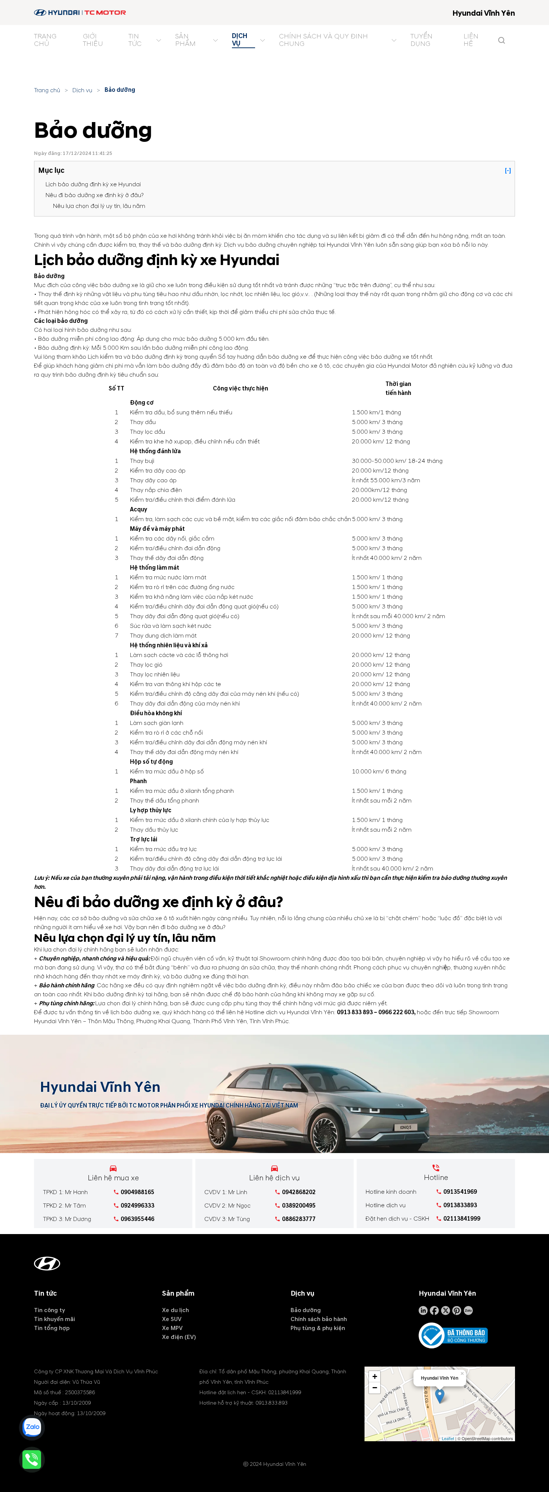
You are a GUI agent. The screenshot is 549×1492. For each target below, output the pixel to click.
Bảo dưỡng (120, 90)
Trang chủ (47, 90)
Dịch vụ (82, 90)
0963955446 (137, 1219)
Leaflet (448, 1438)
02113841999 (461, 1218)
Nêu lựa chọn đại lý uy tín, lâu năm (99, 206)
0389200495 (299, 1205)
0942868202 (299, 1192)
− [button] (374, 1387)
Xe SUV (172, 1319)
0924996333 (137, 1205)
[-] (508, 170)
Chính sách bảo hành (319, 1319)
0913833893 (460, 1205)
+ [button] (374, 1376)
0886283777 (299, 1219)
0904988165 (137, 1192)
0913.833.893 (271, 1403)
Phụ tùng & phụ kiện (318, 1328)
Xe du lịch (175, 1310)
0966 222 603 (396, 1012)
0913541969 (460, 1192)
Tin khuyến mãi (54, 1319)
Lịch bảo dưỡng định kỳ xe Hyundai (93, 184)
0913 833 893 (355, 1012)
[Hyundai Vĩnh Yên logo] (80, 12)
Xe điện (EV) (179, 1337)
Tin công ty (49, 1310)
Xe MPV (172, 1328)
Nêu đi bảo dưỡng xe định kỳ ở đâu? (95, 195)
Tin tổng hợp (51, 1328)
